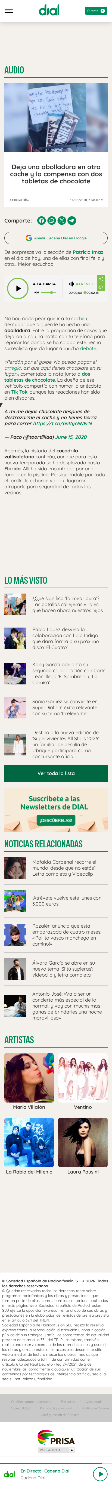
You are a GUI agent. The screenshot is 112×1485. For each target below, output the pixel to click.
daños (38, 342)
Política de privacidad (56, 1408)
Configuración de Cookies (60, 1415)
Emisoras (68, 1402)
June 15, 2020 (70, 437)
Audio (14, 70)
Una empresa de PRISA (56, 1437)
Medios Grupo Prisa (56, 1450)
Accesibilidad (20, 1408)
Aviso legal (93, 1402)
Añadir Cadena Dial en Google (60, 238)
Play (100, 1474)
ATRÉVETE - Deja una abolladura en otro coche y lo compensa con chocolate (86, 284)
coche (78, 318)
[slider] (56, 1463)
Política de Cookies (96, 1408)
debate (88, 348)
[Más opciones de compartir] (101, 279)
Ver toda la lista (56, 773)
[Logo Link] (49, 10)
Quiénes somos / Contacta (31, 1402)
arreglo (12, 368)
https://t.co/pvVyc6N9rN (62, 423)
